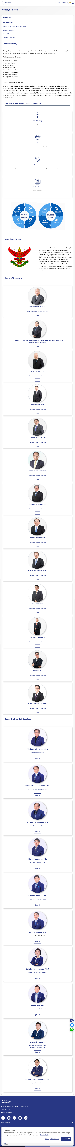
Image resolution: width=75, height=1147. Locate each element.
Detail (37, 315)
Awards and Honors (8, 30)
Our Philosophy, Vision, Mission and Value (14, 26)
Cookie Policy (44, 1135)
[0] (68, 3)
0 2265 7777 (61, 3)
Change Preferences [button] (52, 1139)
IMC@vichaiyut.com (9, 1112)
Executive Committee (9, 38)
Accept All (66, 1139)
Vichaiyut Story (7, 23)
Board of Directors (8, 34)
